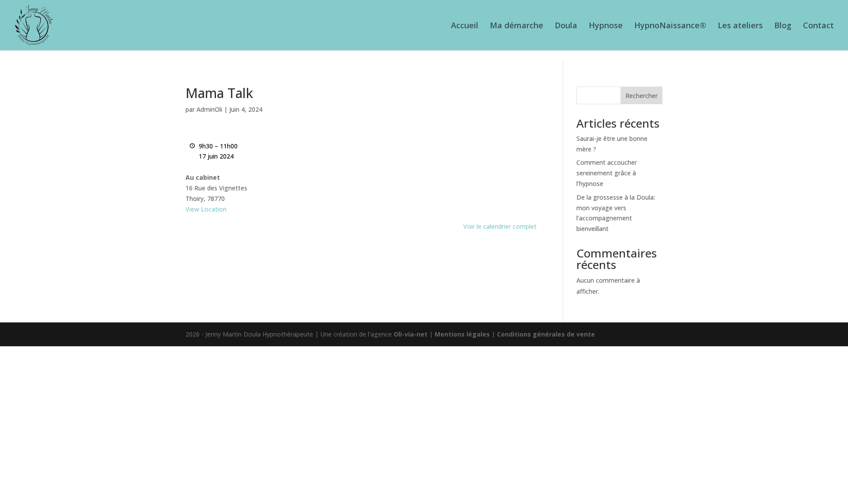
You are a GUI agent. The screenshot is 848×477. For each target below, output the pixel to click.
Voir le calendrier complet (500, 226)
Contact (818, 26)
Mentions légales (462, 334)
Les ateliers (740, 26)
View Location (206, 209)
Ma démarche (516, 26)
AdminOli (209, 109)
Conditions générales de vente (546, 334)
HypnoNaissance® (670, 26)
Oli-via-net (411, 334)
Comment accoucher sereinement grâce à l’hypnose (606, 173)
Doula (566, 26)
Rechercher (641, 95)
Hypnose (606, 26)
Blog (782, 26)
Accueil (464, 26)
